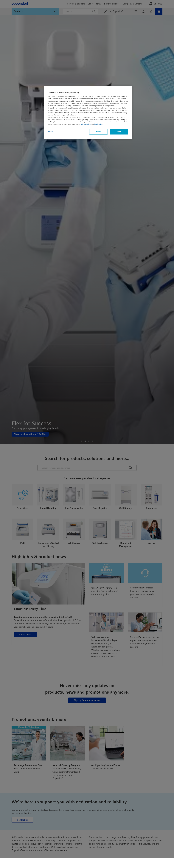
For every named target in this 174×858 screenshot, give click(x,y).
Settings (51, 131)
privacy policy (86, 124)
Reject (98, 131)
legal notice (98, 124)
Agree (119, 131)
